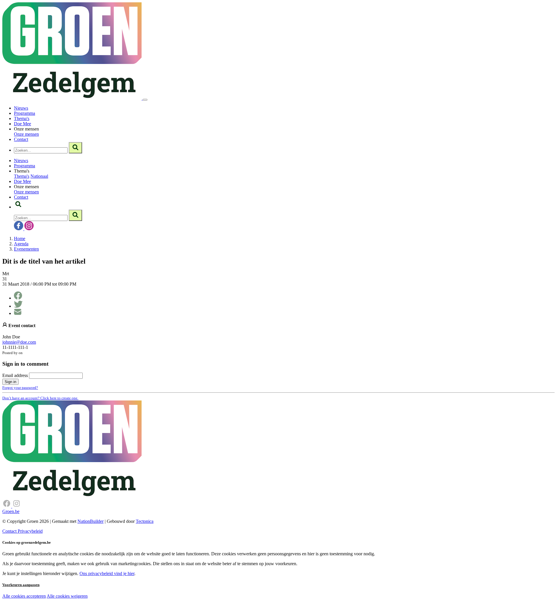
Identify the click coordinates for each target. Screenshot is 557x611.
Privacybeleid (30, 531)
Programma (24, 113)
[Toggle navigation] (145, 100)
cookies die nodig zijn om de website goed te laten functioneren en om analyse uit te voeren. (128, 602)
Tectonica (144, 521)
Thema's (21, 118)
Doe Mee (22, 123)
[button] (18, 206)
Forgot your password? (20, 387)
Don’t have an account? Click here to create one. (40, 398)
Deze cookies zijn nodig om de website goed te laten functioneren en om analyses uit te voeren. (119, 596)
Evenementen (26, 248)
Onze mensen (26, 134)
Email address (15, 375)
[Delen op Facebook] (18, 297)
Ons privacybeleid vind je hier (106, 573)
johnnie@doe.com (19, 342)
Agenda (21, 243)
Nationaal (39, 176)
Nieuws (21, 108)
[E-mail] (17, 313)
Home (19, 238)
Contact (21, 139)
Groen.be (10, 511)
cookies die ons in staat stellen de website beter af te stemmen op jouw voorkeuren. (103, 608)
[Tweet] (18, 306)
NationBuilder (90, 521)
